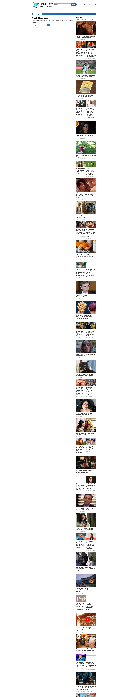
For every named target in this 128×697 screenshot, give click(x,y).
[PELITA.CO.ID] (42, 4)
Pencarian (74, 4)
